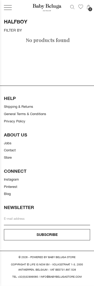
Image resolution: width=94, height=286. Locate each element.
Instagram (11, 179)
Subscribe (47, 234)
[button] (8, 7)
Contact (10, 150)
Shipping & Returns (18, 106)
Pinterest (10, 186)
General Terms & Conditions (25, 114)
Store (8, 157)
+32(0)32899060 (28, 276)
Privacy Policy (14, 121)
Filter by (13, 30)
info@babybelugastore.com (61, 276)
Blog (7, 194)
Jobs (7, 143)
